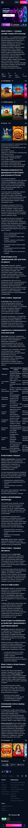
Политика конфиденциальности (17, 789)
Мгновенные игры (5, 791)
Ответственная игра (15, 791)
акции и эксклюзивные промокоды (11, 156)
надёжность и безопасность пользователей (14, 152)
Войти (16, 2)
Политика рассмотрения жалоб (17, 800)
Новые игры (10, 76)
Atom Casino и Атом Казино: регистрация (13, 164)
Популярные (4, 787)
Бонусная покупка (5, 793)
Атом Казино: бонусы (7, 154)
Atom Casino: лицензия (7, 151)
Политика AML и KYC (15, 787)
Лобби (3, 76)
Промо (7, 24)
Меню (3, 826)
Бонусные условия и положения (17, 784)
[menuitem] (5, 782)
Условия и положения (15, 798)
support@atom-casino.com (7, 806)
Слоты (3, 782)
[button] (22, 18)
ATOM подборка (17, 76)
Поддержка (14, 815)
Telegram (3, 808)
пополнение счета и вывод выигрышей (12, 166)
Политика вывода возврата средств (18, 782)
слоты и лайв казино (7, 159)
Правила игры (13, 796)
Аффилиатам (4, 810)
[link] (5, 765)
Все (26, 80)
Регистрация (23, 2)
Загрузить (8, 15)
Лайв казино (4, 789)
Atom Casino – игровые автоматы (10, 157)
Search (24, 826)
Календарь (16, 24)
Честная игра (13, 793)
